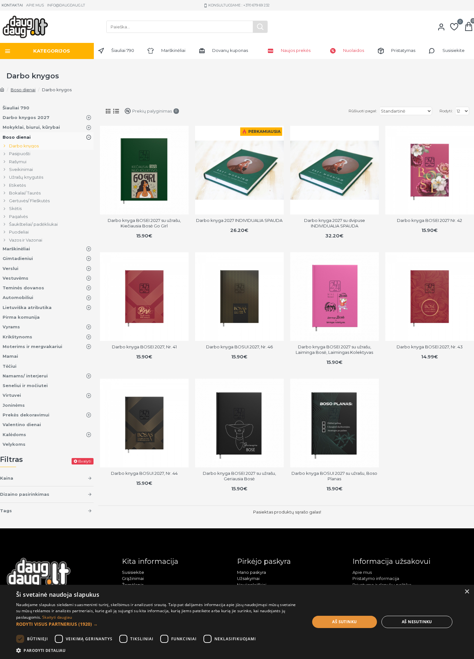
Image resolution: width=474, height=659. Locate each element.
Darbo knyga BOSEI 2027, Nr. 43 (430, 346)
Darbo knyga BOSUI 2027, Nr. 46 (239, 346)
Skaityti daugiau (57, 617)
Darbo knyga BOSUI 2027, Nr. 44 (144, 473)
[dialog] (237, 622)
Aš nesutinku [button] (417, 621)
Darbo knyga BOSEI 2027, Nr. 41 (144, 346)
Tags (6, 510)
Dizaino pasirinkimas (24, 494)
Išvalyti (84, 461)
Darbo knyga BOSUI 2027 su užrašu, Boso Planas (334, 476)
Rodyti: (446, 110)
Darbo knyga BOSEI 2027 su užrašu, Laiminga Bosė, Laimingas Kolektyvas (334, 349)
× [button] (466, 591)
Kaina (6, 478)
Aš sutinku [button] (344, 621)
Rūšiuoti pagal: (363, 110)
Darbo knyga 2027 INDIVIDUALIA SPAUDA (239, 220)
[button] (158, 624)
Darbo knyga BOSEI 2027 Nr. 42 (429, 220)
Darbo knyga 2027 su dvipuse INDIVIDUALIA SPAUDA (334, 223)
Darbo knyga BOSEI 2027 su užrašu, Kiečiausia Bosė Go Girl (144, 223)
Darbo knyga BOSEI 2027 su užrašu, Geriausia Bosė (239, 476)
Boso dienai (23, 89)
